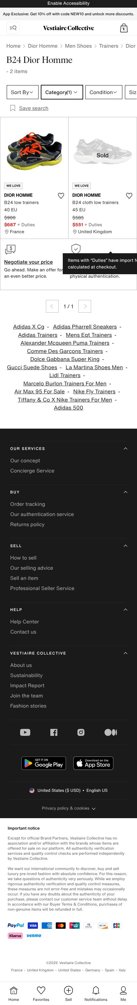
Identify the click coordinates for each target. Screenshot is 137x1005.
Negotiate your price (28, 262)
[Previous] (52, 306)
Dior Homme (42, 46)
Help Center (24, 621)
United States (69, 970)
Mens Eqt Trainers (89, 335)
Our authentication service (42, 514)
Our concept (25, 460)
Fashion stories (28, 706)
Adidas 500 (68, 408)
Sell (16, 546)
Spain (109, 970)
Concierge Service (32, 470)
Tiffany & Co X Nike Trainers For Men (65, 400)
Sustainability (26, 675)
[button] (123, 28)
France (17, 970)
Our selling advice (31, 568)
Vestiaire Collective (38, 653)
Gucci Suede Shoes (32, 367)
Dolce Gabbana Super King (65, 359)
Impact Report (27, 685)
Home (13, 46)
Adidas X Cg (28, 327)
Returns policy (27, 524)
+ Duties (26, 224)
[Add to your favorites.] (61, 196)
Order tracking (27, 504)
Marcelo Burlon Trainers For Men (64, 384)
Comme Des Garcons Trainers (65, 351)
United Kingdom (40, 970)
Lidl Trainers (65, 375)
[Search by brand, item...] (13, 28)
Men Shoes (78, 46)
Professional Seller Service (42, 588)
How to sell (23, 557)
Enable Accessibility (68, 3)
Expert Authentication (96, 262)
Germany (92, 970)
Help (16, 610)
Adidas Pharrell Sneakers (85, 327)
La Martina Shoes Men (94, 367)
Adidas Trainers (37, 335)
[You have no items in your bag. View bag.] (123, 28)
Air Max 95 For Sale (39, 392)
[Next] (84, 306)
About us (21, 665)
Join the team (26, 695)
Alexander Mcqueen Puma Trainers (64, 343)
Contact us (23, 631)
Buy (15, 492)
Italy (122, 970)
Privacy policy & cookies (66, 808)
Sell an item (24, 578)
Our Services (27, 449)
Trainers (108, 46)
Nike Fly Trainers (94, 392)
